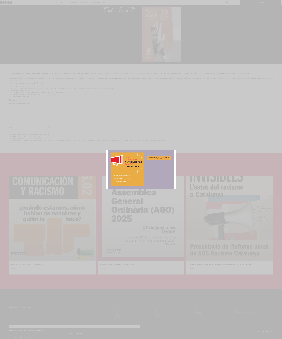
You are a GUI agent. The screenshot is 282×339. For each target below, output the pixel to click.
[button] (162, 161)
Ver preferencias (155, 174)
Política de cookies (131, 178)
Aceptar (126, 174)
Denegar (141, 174)
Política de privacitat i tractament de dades (145, 178)
